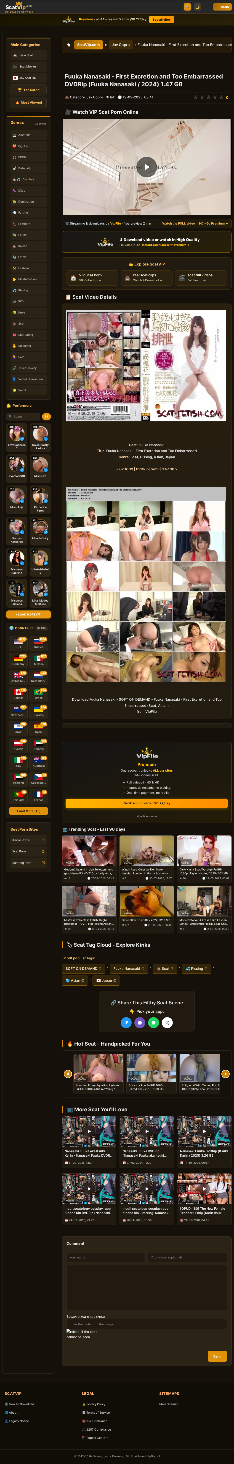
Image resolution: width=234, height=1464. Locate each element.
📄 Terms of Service (96, 1412)
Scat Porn (19, 851)
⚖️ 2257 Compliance (96, 1429)
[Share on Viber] (139, 1022)
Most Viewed (28, 102)
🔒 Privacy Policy (93, 1404)
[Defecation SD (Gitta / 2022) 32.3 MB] (147, 901)
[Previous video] (68, 1074)
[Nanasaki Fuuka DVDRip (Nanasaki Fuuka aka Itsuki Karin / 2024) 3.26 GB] (147, 1131)
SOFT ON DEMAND (81, 968)
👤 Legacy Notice (17, 1421)
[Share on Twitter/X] (167, 1022)
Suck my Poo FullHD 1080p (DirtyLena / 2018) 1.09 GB (146, 1087)
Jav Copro (121, 44)
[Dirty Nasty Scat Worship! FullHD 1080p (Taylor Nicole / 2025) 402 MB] (204, 850)
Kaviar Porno (21, 840)
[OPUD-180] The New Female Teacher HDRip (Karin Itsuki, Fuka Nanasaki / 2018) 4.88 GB (203, 1210)
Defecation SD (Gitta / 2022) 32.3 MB (146, 920)
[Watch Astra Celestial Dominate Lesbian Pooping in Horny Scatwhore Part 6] (147, 850)
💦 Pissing (194, 968)
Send (217, 1356)
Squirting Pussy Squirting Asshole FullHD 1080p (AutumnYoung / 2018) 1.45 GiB (97, 1089)
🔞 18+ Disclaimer (94, 1421)
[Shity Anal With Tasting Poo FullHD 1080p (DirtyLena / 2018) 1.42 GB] (204, 1068)
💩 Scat (163, 968)
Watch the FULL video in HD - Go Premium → (195, 223)
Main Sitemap (168, 1404)
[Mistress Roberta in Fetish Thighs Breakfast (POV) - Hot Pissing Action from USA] (89, 901)
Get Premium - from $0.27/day (146, 803)
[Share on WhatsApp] (153, 1022)
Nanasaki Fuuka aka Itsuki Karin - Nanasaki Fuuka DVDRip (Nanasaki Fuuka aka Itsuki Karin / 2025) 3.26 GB (89, 1153)
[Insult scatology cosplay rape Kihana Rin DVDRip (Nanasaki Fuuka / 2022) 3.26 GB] (89, 1189)
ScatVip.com (88, 44)
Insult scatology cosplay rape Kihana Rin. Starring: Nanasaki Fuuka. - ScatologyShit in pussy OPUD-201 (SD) (145, 1210)
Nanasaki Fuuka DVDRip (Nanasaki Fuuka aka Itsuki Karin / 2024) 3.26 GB (143, 1153)
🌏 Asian (73, 980)
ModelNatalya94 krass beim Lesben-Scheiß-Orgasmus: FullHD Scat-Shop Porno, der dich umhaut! (203, 922)
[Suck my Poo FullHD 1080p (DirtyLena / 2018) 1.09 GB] (151, 1068)
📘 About (11, 1412)
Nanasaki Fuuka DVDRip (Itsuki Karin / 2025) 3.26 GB (204, 1153)
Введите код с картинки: (86, 1316)
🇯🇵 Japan (104, 980)
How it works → (147, 816)
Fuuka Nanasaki (127, 968)
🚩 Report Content (95, 1438)
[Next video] (225, 1074)
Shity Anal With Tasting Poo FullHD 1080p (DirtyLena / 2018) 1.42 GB (204, 1087)
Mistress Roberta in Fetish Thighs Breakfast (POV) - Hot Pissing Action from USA (88, 922)
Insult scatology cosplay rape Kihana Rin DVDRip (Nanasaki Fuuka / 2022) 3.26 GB (88, 1210)
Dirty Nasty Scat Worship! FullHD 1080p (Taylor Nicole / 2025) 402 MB (203, 871)
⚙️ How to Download (19, 1404)
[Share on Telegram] (126, 1022)
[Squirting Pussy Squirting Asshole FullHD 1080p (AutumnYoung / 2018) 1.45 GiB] (98, 1068)
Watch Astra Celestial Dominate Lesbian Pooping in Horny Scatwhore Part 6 (146, 871)
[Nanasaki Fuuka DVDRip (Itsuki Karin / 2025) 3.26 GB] (204, 1131)
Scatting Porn (21, 863)
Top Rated (29, 90)
